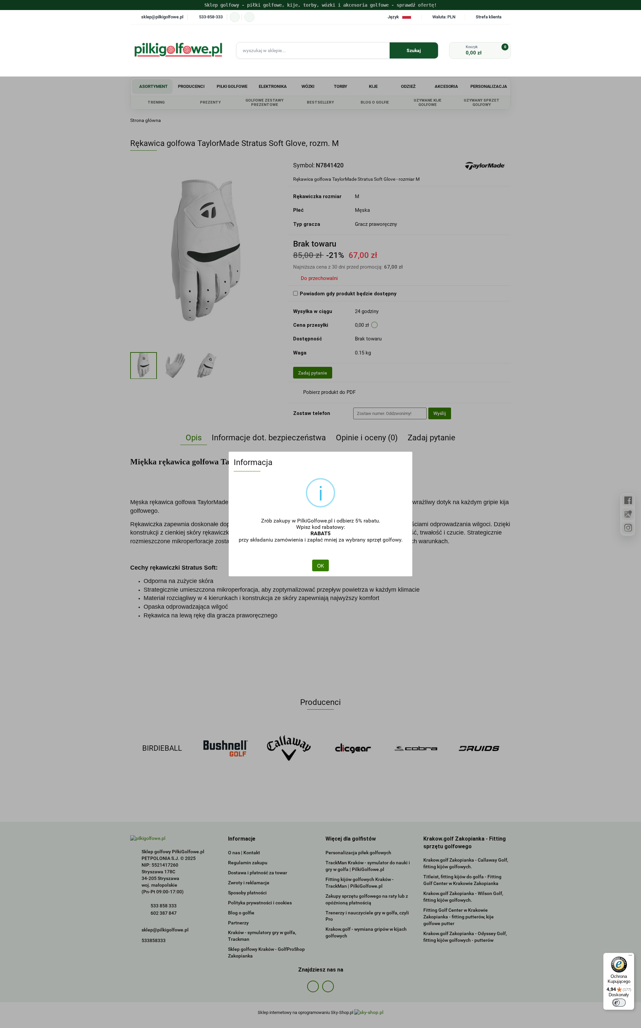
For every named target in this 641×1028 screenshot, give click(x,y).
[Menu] (630, 957)
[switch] (619, 1003)
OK (320, 565)
